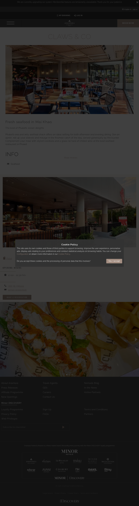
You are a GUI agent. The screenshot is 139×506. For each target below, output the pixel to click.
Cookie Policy (64, 254)
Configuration (23, 254)
